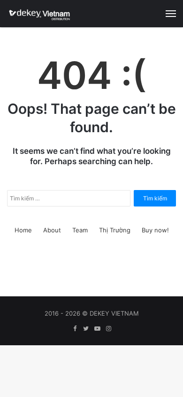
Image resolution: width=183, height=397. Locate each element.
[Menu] (171, 14)
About (52, 230)
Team (80, 230)
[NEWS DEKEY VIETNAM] (40, 14)
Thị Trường (114, 230)
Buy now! (155, 230)
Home (23, 230)
